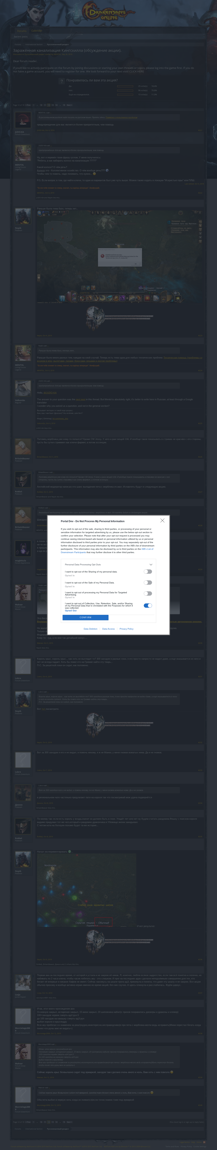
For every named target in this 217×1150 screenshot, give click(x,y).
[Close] (163, 521)
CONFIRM (86, 617)
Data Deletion (90, 629)
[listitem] (108, 564)
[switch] (148, 571)
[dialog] (108, 575)
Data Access (108, 629)
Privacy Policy (126, 629)
